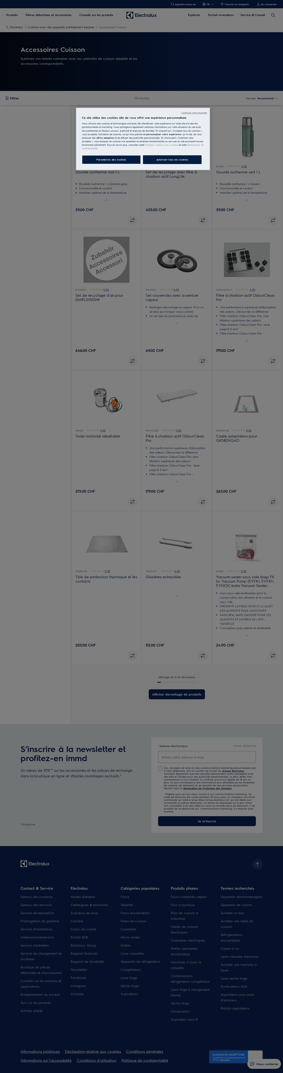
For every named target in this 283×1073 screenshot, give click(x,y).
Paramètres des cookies (111, 159)
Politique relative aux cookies (161, 144)
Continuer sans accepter (194, 112)
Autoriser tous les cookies (172, 159)
